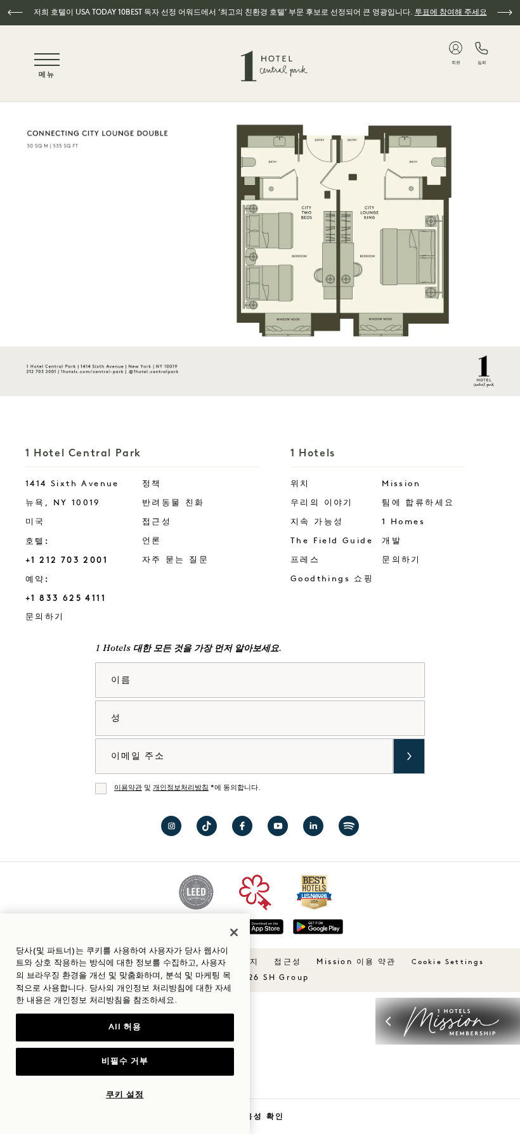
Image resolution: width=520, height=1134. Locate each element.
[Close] (234, 932)
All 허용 (124, 1027)
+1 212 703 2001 (66, 560)
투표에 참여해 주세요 (451, 12)
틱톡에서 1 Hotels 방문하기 (207, 826)
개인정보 (70, 1000)
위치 (300, 484)
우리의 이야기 (321, 503)
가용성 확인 (259, 1116)
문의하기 (72, 616)
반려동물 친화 (173, 503)
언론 (152, 541)
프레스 (305, 560)
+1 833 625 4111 (65, 598)
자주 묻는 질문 (175, 560)
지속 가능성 (316, 522)
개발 (391, 541)
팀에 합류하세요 (418, 503)
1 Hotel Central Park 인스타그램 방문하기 (171, 826)
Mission (401, 484)
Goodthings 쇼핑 (332, 579)
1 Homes (403, 522)
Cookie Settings (448, 962)
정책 (152, 484)
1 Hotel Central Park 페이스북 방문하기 (242, 826)
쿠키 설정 (124, 1095)
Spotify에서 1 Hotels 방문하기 (349, 826)
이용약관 (128, 788)
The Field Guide (331, 541)
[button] (15, 12)
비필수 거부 (124, 1061)
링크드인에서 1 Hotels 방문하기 (313, 826)
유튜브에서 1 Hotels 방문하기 (278, 826)
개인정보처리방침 (181, 788)
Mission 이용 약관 (356, 962)
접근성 (156, 522)
